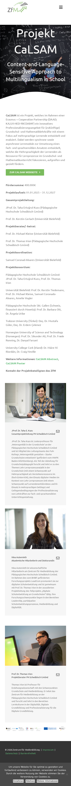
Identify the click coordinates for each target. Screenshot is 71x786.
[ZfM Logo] (17, 2)
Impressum (48, 749)
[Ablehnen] (67, 774)
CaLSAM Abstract (47, 359)
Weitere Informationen (47, 781)
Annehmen (18, 781)
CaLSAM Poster (15, 363)
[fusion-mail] (57, 431)
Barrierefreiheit (28, 753)
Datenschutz (11, 753)
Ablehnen (30, 781)
